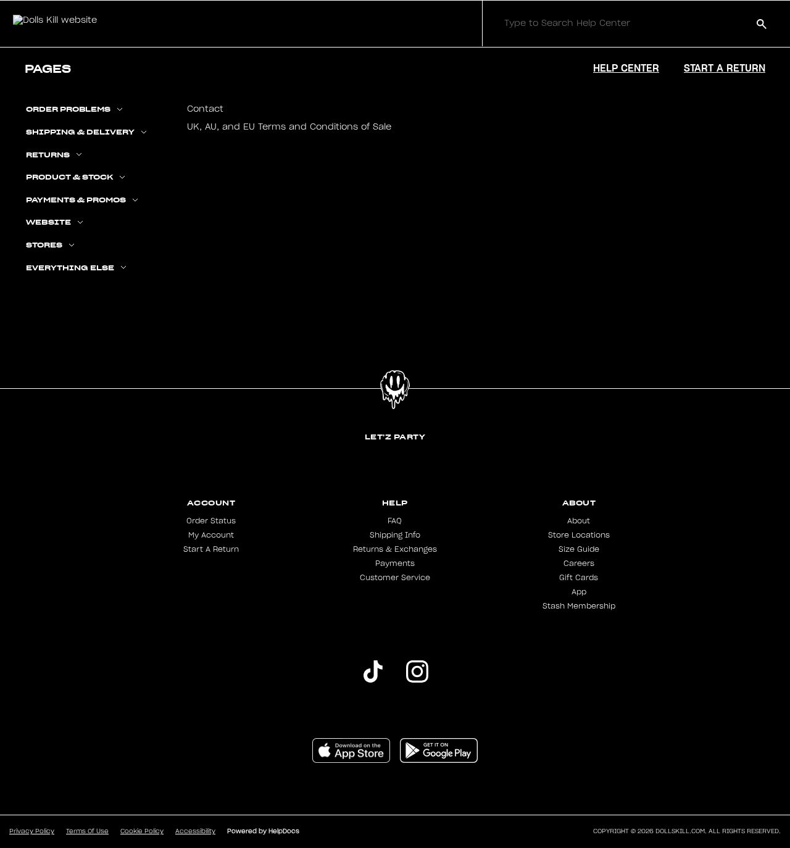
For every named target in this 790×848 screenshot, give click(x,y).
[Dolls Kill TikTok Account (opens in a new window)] (373, 680)
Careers (578, 563)
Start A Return (211, 549)
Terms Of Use (87, 831)
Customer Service (395, 577)
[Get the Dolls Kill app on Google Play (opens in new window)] (438, 760)
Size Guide (579, 549)
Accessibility (195, 831)
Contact (205, 109)
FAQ (395, 521)
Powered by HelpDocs (263, 831)
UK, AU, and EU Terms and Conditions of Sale (289, 127)
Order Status (211, 521)
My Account (211, 535)
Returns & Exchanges (395, 549)
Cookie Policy (142, 831)
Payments (395, 563)
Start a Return (724, 68)
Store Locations (579, 535)
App (579, 592)
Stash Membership (579, 606)
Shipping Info (395, 535)
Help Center (626, 68)
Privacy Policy (31, 831)
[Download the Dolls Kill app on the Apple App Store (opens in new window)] (351, 760)
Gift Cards (578, 577)
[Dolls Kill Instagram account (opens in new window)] (417, 680)
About (578, 521)
